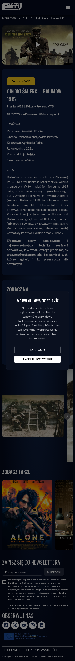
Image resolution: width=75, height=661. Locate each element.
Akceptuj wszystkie (37, 359)
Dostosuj (37, 349)
